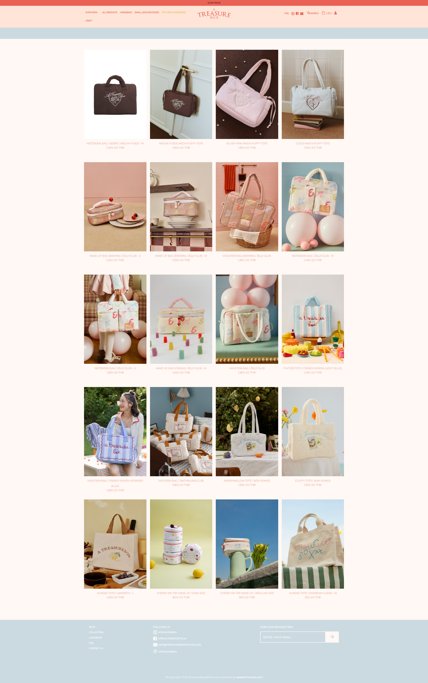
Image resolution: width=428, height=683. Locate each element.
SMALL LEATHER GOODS (147, 12)
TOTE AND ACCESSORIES (174, 12)
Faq (286, 13)
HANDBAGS (126, 12)
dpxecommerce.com (250, 677)
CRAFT (89, 20)
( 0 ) (328, 13)
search (314, 13)
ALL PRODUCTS (109, 12)
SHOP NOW (91, 12)
